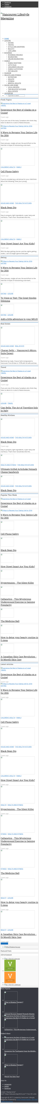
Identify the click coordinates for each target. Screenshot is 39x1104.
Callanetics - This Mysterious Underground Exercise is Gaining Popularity (18, 602)
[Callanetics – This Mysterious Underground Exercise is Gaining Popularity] (7, 595)
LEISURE (7, 41)
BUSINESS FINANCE (15, 55)
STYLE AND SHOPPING (16, 47)
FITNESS (11, 81)
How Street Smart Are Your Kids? (18, 243)
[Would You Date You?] (11, 1075)
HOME (6, 39)
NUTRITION (12, 77)
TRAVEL (11, 45)
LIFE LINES (12, 51)
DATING (11, 43)
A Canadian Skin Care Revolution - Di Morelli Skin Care (19, 658)
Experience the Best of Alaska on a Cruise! (19, 1018)
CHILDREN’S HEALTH (15, 67)
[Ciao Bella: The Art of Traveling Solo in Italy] (7, 401)
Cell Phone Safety (10, 171)
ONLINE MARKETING (15, 59)
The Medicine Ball (10, 621)
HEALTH (11, 79)
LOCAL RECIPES (13, 87)
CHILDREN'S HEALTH (8, 167)
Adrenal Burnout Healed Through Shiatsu (19, 1014)
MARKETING (12, 57)
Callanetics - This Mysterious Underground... (20, 1030)
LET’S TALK (12, 65)
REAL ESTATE (13, 91)
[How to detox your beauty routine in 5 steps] (7, 633)
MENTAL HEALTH (14, 83)
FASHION (7, 73)
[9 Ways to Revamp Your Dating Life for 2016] (16, 126)
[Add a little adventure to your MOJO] (7, 313)
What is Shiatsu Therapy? (13, 1002)
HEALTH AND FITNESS (12, 75)
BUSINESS (8, 53)
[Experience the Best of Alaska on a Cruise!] (16, 103)
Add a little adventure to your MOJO (19, 319)
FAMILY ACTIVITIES (15, 69)
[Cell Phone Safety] (18, 165)
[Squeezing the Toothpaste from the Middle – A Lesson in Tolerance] (11, 1049)
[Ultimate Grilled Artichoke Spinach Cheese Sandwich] (7, 463)
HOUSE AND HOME (11, 85)
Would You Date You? (12, 1077)
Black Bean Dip (8, 207)
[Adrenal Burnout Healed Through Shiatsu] (11, 1012)
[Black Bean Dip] (18, 201)
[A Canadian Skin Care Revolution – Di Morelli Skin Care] (7, 652)
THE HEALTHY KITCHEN (17, 89)
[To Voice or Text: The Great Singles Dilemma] (7, 292)
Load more (4, 943)
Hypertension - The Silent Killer (17, 582)
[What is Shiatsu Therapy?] (11, 1000)
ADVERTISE (8, 93)
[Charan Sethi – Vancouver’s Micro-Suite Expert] (18, 344)
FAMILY (7, 61)
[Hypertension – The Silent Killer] (7, 578)
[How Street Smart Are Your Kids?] (18, 237)
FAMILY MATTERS (14, 63)
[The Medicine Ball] (7, 617)
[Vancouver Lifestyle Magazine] (19, 18)
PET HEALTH (12, 71)
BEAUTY (11, 49)
